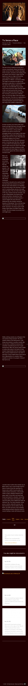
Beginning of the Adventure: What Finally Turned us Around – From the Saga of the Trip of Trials (13, 615)
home (22, 519)
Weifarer (20, 43)
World (9, 44)
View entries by (11, 542)
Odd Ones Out (9, 559)
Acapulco (8, 519)
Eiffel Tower (13, 519)
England (17, 519)
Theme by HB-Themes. (20, 684)
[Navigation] (14, 25)
